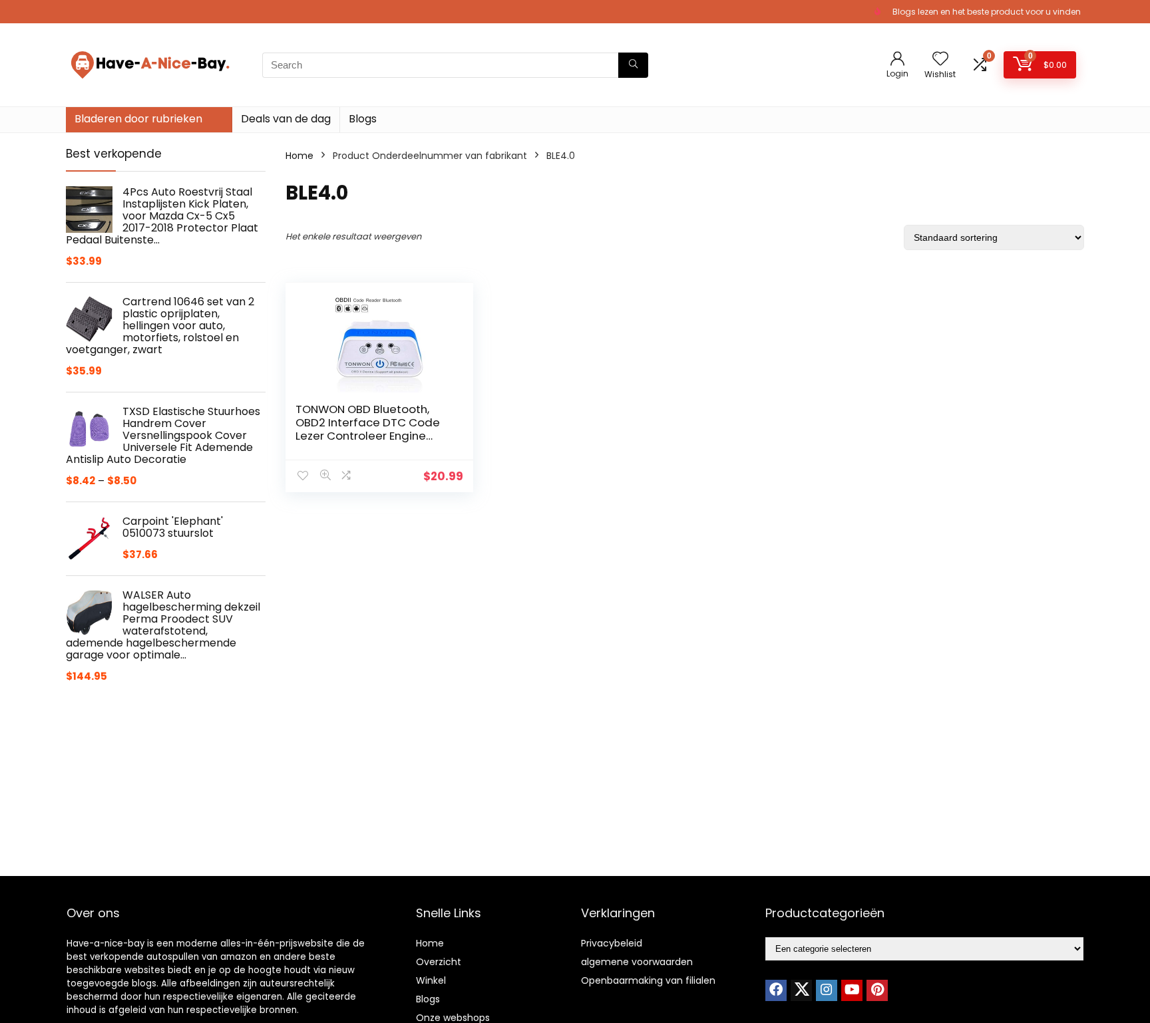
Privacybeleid (611, 943)
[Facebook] (776, 990)
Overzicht (438, 961)
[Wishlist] (940, 60)
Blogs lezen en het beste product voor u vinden (986, 11)
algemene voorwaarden (637, 961)
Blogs (363, 118)
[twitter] (801, 990)
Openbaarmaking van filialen (648, 980)
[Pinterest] (877, 990)
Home (299, 155)
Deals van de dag (286, 118)
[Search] (633, 65)
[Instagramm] (826, 990)
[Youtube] (851, 990)
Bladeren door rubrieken (138, 118)
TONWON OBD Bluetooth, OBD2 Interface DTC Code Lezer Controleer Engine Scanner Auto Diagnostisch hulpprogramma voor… (370, 435)
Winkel (431, 980)
